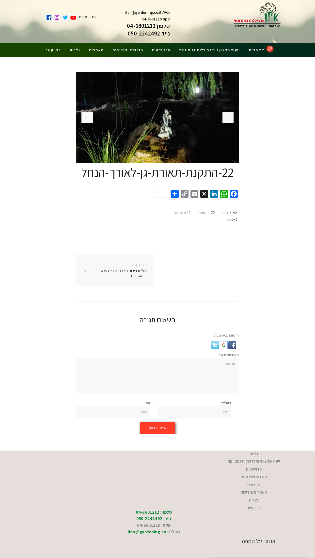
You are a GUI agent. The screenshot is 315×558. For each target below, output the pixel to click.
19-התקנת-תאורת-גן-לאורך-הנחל (230, 117)
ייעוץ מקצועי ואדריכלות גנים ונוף (209, 50)
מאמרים (96, 50)
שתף (230, 219)
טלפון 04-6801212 (148, 26)
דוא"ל (226, 403)
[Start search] (270, 49)
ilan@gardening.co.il (143, 12)
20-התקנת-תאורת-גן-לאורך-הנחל (87, 117)
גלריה (75, 50)
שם (148, 403)
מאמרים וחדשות (254, 483)
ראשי (254, 453)
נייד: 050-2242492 (154, 504)
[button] (232, 344)
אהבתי (180, 213)
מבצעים (254, 477)
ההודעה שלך (229, 355)
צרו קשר (53, 50)
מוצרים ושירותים (127, 50)
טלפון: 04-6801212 (154, 498)
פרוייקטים (161, 50)
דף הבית (256, 50)
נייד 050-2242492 (149, 33)
